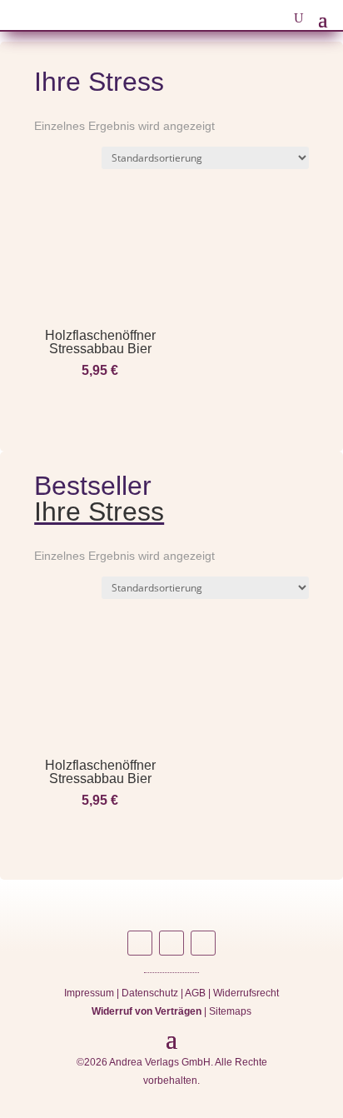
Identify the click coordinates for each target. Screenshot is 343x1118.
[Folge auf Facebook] (171, 943)
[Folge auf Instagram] (139, 943)
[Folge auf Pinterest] (203, 943)
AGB (195, 993)
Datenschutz (150, 993)
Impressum (89, 993)
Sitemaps (230, 1011)
